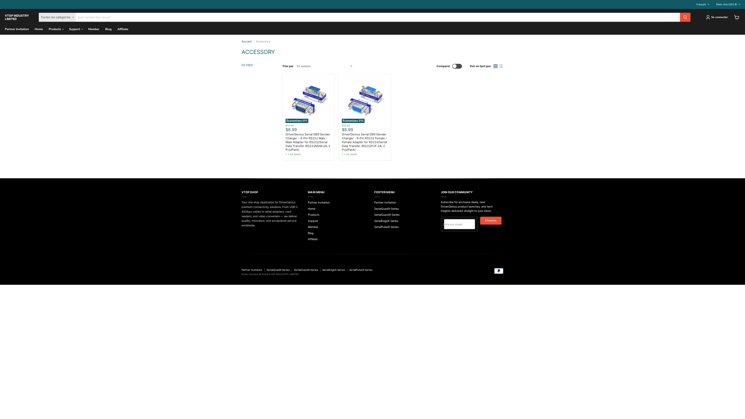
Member (93, 29)
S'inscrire (490, 220)
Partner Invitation (17, 29)
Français (701, 4)
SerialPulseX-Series (386, 227)
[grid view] (495, 66)
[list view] (501, 66)
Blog (108, 29)
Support (75, 29)
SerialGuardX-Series (386, 214)
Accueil (247, 41)
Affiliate (122, 29)
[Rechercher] (685, 17)
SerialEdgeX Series (386, 220)
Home (39, 29)
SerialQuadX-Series (386, 208)
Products (55, 29)
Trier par (288, 66)
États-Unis (726, 4)
